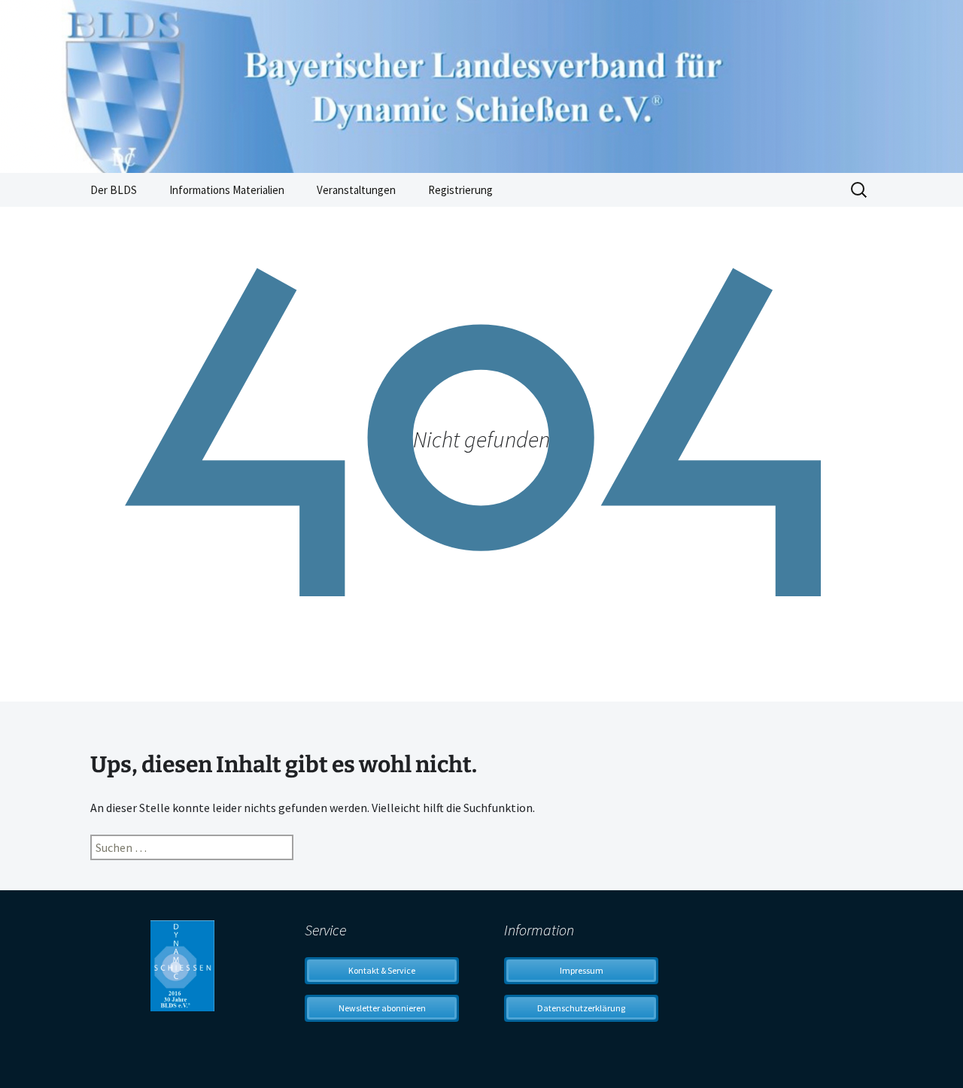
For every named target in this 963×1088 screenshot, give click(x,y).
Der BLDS (113, 190)
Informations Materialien (226, 190)
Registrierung (460, 190)
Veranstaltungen (356, 190)
